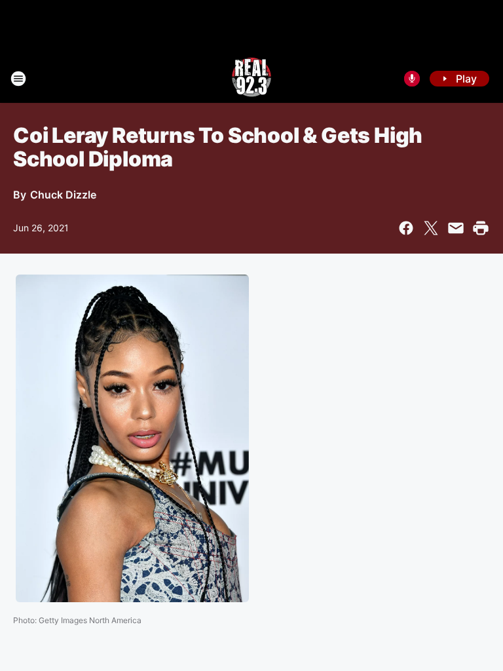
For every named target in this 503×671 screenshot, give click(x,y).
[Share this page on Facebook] (406, 228)
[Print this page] (481, 228)
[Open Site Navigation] (18, 78)
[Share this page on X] (431, 228)
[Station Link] (251, 79)
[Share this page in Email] (456, 228)
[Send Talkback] (412, 78)
